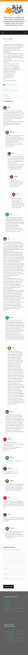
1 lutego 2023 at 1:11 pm (13, 498)
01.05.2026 (6, 606)
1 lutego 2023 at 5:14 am (15, 481)
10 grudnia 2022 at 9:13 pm (13, 108)
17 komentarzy (13, 41)
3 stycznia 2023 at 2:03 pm (13, 440)
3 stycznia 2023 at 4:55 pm (15, 458)
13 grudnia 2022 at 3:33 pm (13, 239)
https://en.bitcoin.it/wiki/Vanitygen (13, 461)
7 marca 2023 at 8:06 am (12, 515)
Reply (4, 126)
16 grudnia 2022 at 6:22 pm (17, 349)
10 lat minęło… (11, 630)
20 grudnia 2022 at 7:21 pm (15, 412)
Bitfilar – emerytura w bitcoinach (14, 651)
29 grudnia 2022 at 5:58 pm (20, 196)
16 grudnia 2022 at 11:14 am (15, 215)
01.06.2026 (6, 603)
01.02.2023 (5, 95)
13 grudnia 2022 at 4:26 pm (15, 133)
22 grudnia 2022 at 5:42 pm (19, 178)
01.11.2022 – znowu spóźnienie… (10, 89)
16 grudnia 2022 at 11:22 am (15, 318)
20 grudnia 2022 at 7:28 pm (17, 154)
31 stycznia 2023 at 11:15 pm (13, 469)
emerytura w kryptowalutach (11, 84)
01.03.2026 (6, 612)
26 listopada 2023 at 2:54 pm (15, 529)
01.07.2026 (6, 600)
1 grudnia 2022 (6, 41)
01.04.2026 (6, 609)
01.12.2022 (7, 39)
